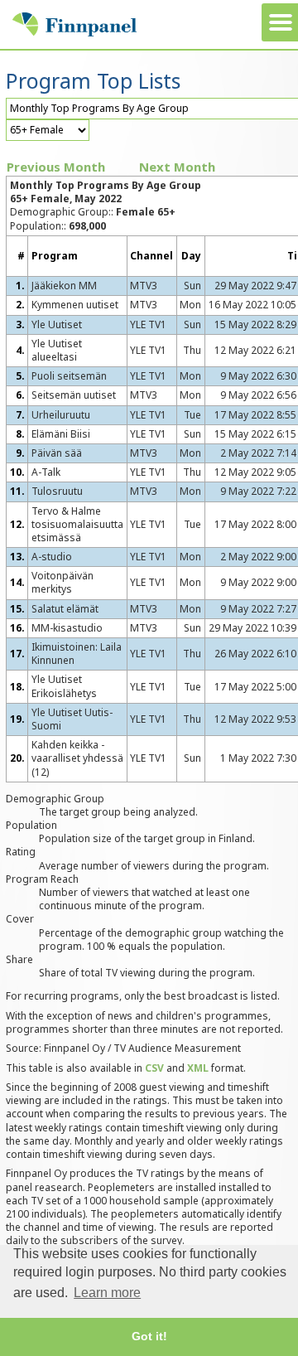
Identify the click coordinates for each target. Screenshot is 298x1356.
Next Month (177, 166)
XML (198, 1068)
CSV (154, 1068)
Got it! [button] (149, 1336)
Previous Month (56, 166)
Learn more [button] (107, 1293)
